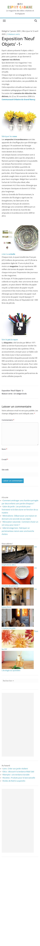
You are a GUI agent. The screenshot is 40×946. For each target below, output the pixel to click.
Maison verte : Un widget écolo (14, 393)
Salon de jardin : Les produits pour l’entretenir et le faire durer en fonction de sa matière (20, 509)
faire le (10, 339)
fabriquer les (9, 136)
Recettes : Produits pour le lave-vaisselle (19, 778)
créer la (8, 254)
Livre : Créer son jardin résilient (15, 768)
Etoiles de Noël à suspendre (14, 781)
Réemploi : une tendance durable (16, 775)
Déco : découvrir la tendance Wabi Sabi (18, 771)
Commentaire (8, 420)
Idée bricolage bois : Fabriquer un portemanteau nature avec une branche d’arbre (18, 531)
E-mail (5, 459)
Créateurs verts (13, 34)
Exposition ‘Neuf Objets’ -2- (13, 390)
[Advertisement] (18, 725)
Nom (4, 449)
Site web (5, 469)
